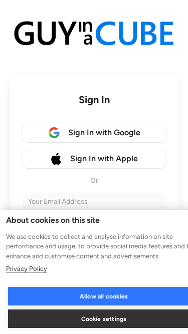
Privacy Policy (26, 268)
